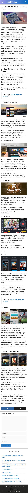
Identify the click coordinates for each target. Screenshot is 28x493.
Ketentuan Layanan (19, 486)
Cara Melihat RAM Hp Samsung (10, 478)
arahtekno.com (16, 491)
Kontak (5, 486)
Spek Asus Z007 (6, 472)
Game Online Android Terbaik (10, 475)
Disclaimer (11, 486)
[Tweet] (20, 408)
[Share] (7, 408)
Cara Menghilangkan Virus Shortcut (11, 481)
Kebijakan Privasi (14, 489)
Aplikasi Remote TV (7, 469)
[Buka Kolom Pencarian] (26, 2)
